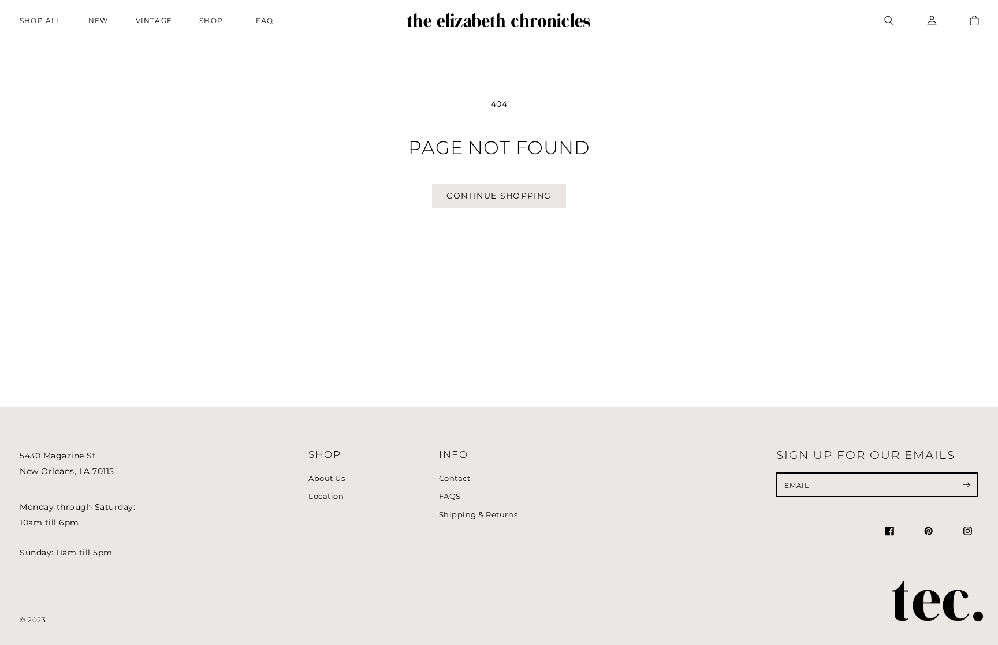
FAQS (450, 496)
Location (326, 496)
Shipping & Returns (478, 514)
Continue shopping (498, 195)
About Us (326, 478)
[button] (214, 20)
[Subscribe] (966, 484)
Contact (455, 478)
